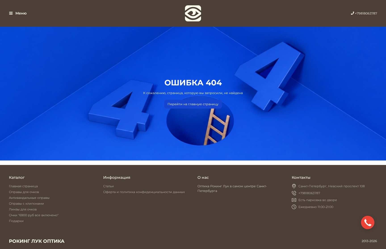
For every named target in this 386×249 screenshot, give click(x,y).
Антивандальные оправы (29, 198)
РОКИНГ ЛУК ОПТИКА (37, 241)
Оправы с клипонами (26, 204)
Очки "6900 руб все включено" (34, 215)
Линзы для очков (23, 209)
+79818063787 (365, 13)
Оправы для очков (24, 192)
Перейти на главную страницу (193, 104)
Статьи (108, 186)
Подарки (16, 221)
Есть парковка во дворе (317, 200)
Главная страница (23, 186)
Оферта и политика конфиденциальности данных (144, 192)
